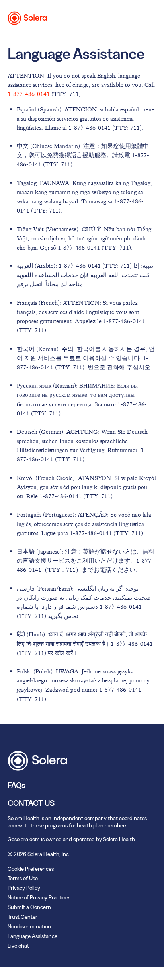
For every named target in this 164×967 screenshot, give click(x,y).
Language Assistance (32, 936)
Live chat (18, 945)
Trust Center (22, 916)
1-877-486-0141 (29, 94)
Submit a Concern (29, 906)
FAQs (16, 785)
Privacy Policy (24, 887)
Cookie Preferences (31, 868)
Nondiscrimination (29, 926)
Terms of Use (23, 878)
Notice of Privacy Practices (39, 897)
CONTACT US (31, 803)
